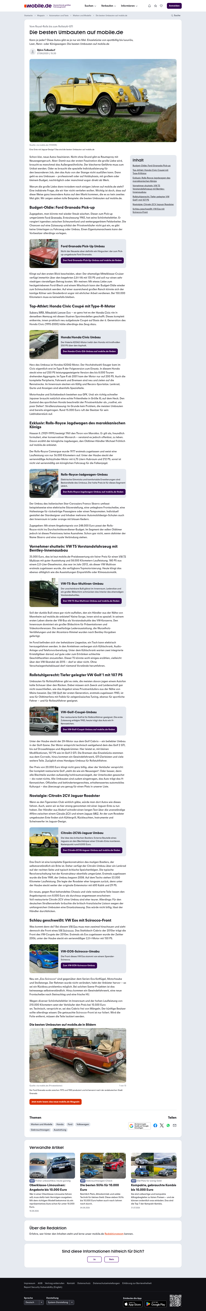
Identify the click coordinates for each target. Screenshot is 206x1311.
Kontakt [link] (71, 1283)
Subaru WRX (36, 312)
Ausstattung (60, 1129)
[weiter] (120, 1055)
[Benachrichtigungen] (149, 6)
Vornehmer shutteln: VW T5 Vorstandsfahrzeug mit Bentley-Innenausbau (149, 188)
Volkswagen (83, 1124)
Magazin (41, 15)
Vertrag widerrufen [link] (54, 1283)
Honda (60, 1124)
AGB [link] (40, 1283)
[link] (155, 6)
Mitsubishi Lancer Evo (58, 312)
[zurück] (36, 1055)
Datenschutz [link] (83, 1283)
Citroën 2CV (63, 813)
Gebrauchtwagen (40, 1129)
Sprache (28, 1298)
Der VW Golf (54, 692)
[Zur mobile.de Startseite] (50, 6)
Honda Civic (103, 312)
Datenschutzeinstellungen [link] (106, 1283)
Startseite (28, 15)
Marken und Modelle (82, 15)
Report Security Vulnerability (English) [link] (43, 1287)
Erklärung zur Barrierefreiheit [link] (137, 1283)
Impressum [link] (29, 1283)
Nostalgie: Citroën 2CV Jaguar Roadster (153, 204)
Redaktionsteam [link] (114, 1233)
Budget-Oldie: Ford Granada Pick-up (152, 165)
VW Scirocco (66, 930)
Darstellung (52, 1298)
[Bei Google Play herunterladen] (156, 1304)
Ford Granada (53, 217)
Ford (70, 1124)
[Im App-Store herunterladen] (133, 1304)
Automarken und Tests (58, 15)
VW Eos (73, 926)
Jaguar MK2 (91, 813)
